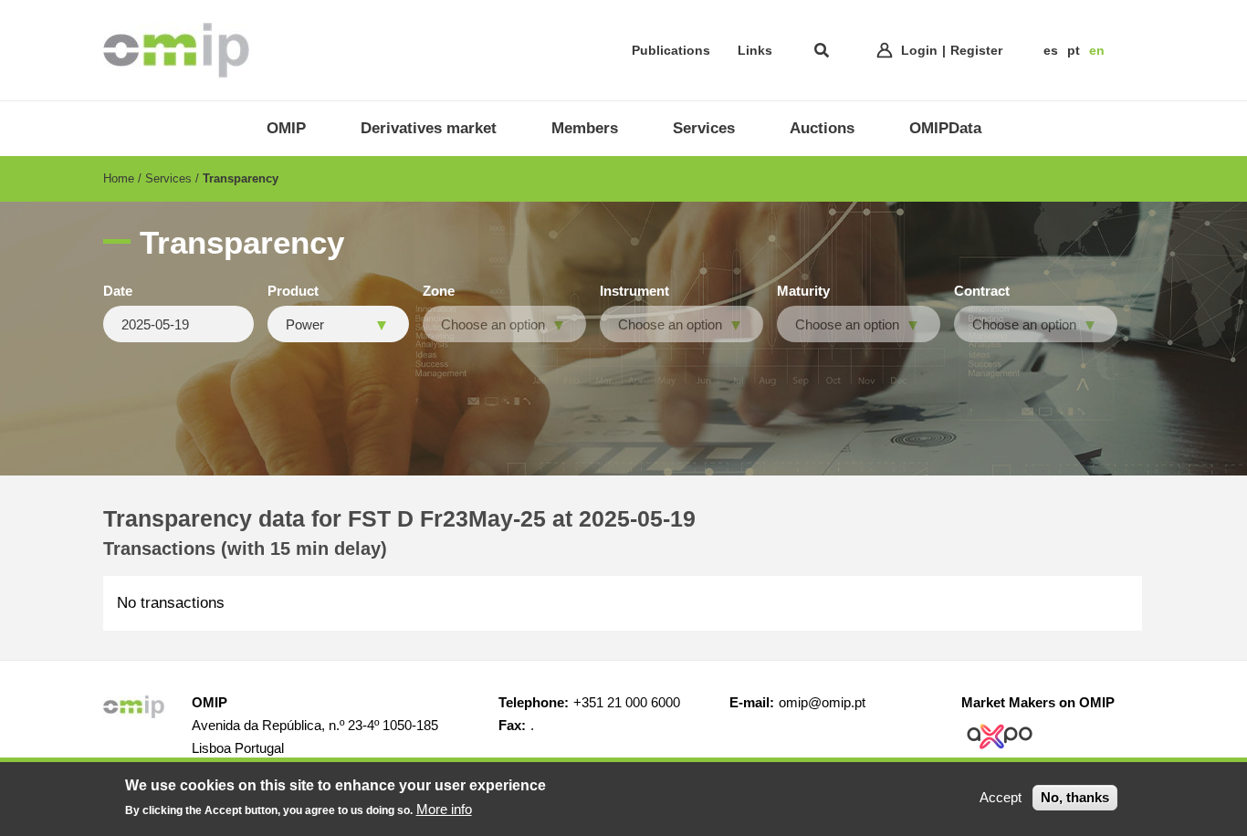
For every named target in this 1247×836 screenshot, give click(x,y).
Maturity (803, 291)
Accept (1001, 797)
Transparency (240, 178)
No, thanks (1075, 797)
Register (976, 50)
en (1097, 50)
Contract (982, 291)
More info (444, 808)
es (1050, 50)
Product (293, 291)
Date (117, 291)
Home (118, 178)
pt (1073, 50)
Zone (439, 291)
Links (755, 50)
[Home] (176, 50)
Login (919, 50)
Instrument (634, 291)
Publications (671, 50)
